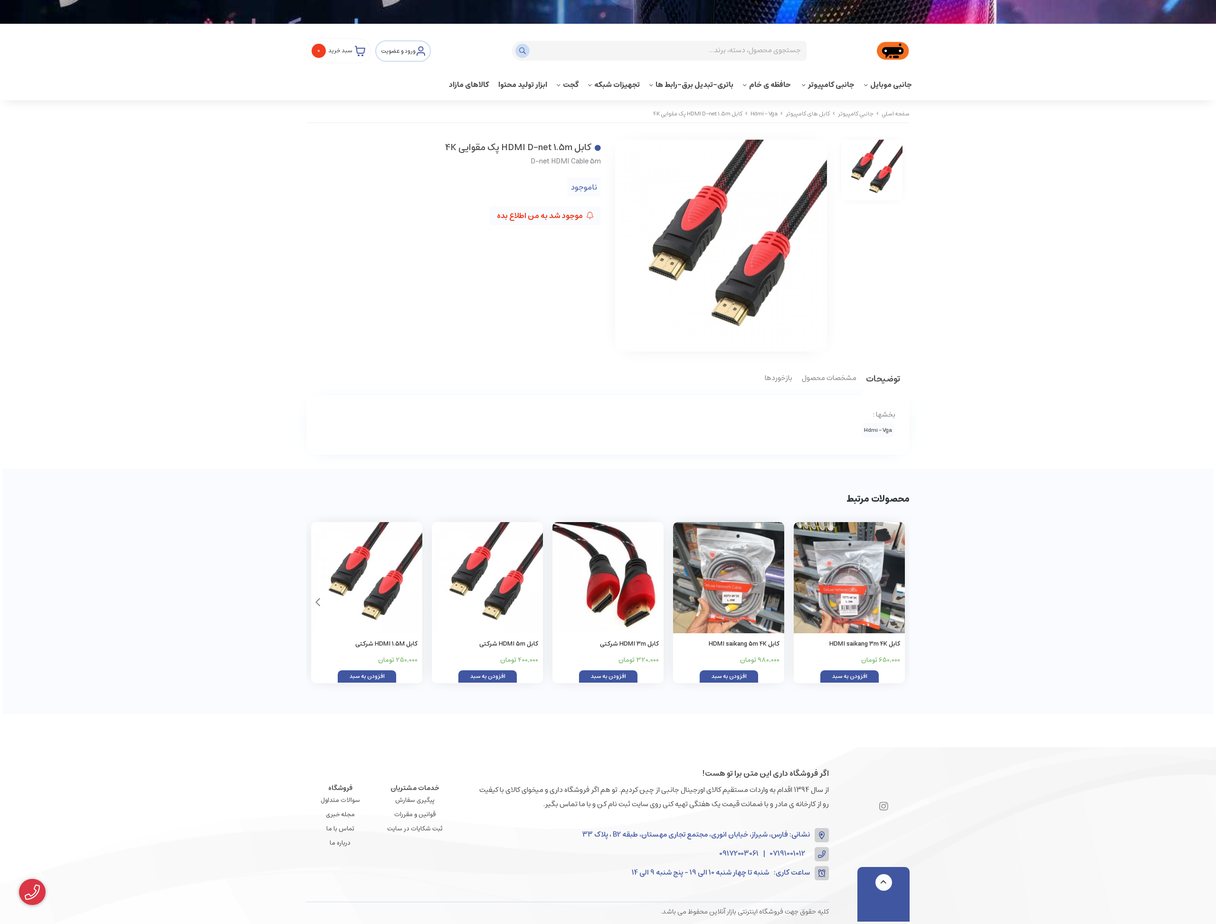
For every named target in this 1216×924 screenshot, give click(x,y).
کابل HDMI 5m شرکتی (508, 643)
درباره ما (340, 843)
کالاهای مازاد (469, 84)
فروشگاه (340, 788)
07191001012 (787, 853)
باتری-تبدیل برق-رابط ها (694, 84)
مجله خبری (340, 814)
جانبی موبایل (891, 84)
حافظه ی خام (770, 84)
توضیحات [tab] (883, 380)
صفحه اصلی (896, 114)
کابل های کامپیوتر (808, 114)
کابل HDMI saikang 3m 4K (864, 643)
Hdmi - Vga (764, 114)
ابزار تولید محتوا (522, 84)
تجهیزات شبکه (617, 84)
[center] (523, 51)
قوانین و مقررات (415, 814)
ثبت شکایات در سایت (415, 828)
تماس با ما (340, 828)
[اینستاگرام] (883, 807)
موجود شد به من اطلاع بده (540, 215)
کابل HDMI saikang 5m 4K (744, 643)
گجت (571, 84)
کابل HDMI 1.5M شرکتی (386, 643)
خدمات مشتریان (414, 788)
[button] (317, 602)
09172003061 (739, 853)
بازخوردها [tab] (778, 378)
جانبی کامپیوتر (831, 84)
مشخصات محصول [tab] (829, 378)
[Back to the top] (883, 882)
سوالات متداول (340, 800)
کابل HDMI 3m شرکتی (629, 643)
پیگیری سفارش (415, 800)
